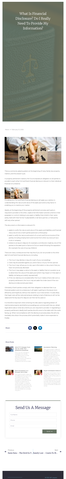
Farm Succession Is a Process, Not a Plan (21, 371)
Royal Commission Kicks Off (52, 370)
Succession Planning (50, 347)
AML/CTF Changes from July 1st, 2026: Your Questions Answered (22, 348)
